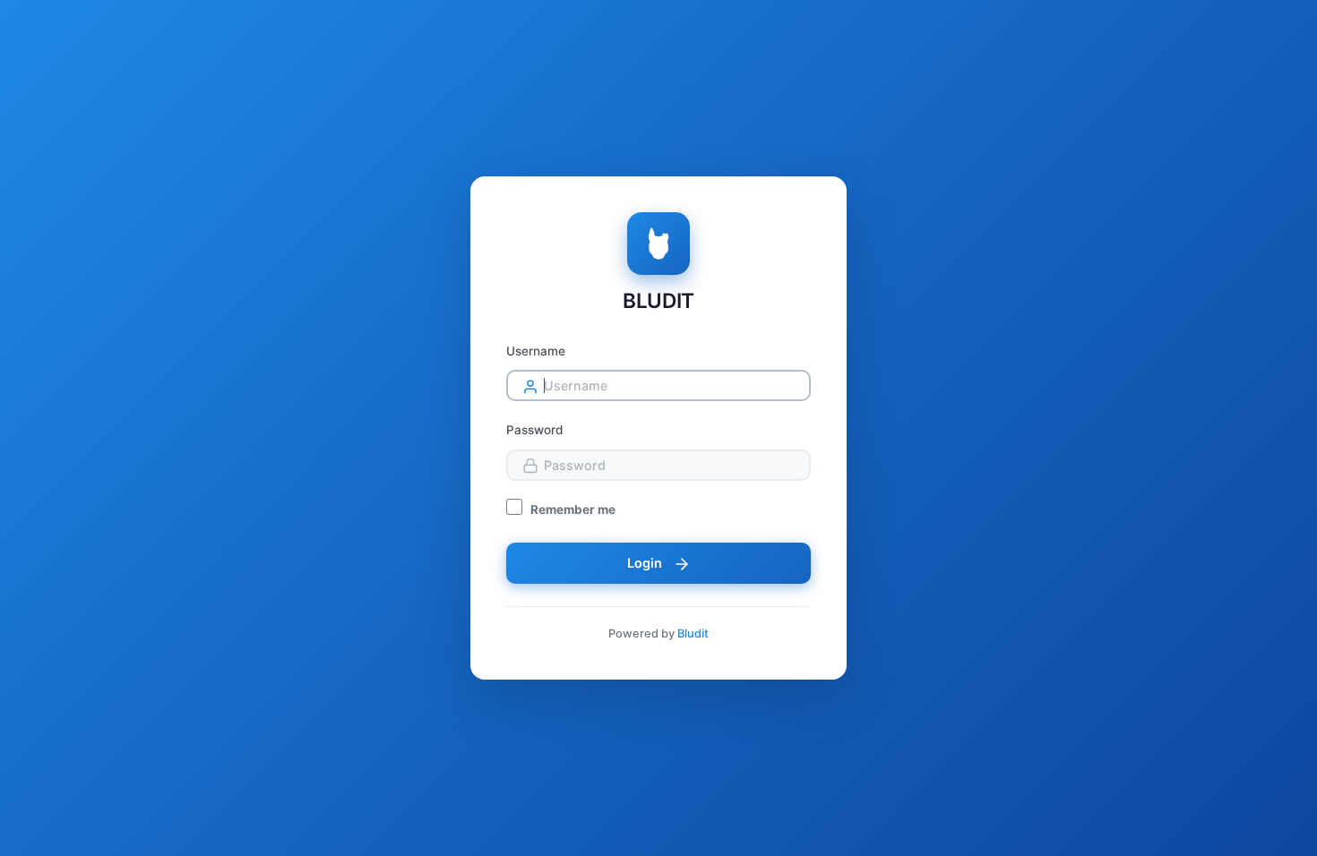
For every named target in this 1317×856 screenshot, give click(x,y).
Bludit (693, 633)
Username (535, 351)
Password (535, 430)
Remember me (572, 509)
